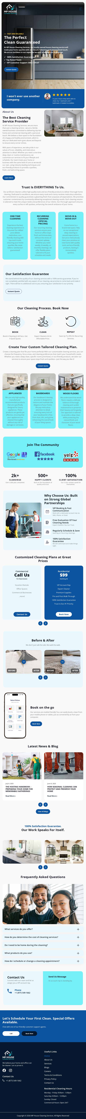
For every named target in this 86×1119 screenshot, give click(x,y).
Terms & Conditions (53, 1075)
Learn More (9, 178)
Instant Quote (11, 70)
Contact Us (22, 614)
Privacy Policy (50, 1079)
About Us (48, 1059)
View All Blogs (43, 812)
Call (11, 1034)
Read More (10, 796)
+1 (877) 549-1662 (22, 992)
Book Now (64, 614)
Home (47, 1056)
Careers (47, 1071)
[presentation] (40, 623)
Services (47, 1063)
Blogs (46, 1067)
